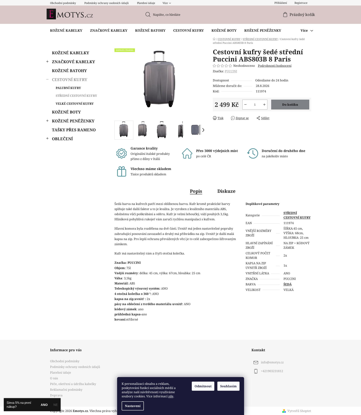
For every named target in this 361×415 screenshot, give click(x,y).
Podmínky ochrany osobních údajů (106, 3)
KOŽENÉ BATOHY (69, 70)
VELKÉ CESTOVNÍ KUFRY (75, 104)
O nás (54, 378)
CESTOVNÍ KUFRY (69, 79)
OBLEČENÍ (62, 138)
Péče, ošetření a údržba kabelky (73, 384)
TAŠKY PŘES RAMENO (74, 129)
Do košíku (290, 104)
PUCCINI (231, 71)
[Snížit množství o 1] (245, 104)
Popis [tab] (196, 191)
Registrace (300, 3)
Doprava (56, 395)
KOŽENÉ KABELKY (70, 52)
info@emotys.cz (272, 362)
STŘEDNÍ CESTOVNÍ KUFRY (76, 96)
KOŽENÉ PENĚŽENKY (73, 121)
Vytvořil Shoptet (299, 411)
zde (170, 396)
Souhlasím (228, 386)
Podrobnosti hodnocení (274, 66)
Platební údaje (146, 3)
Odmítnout (203, 386)
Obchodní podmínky (63, 3)
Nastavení (133, 406)
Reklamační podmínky (66, 389)
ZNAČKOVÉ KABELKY (73, 61)
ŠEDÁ (287, 284)
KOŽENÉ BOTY (66, 112)
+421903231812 (272, 371)
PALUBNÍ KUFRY (68, 88)
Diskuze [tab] (226, 191)
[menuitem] (66, 30)
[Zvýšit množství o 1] (264, 104)
